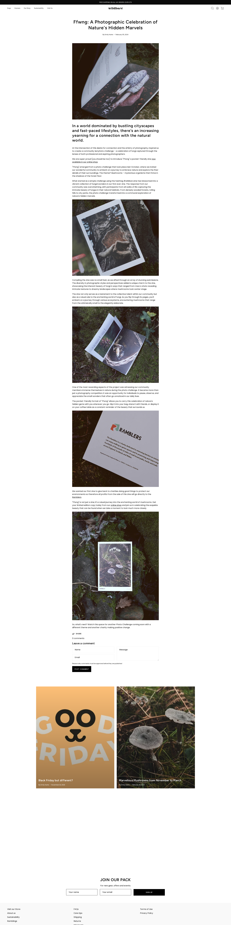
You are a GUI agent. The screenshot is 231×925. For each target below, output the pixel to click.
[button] (9, 8)
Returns (77, 921)
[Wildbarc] (115, 8)
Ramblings (12, 921)
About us (11, 913)
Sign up (149, 892)
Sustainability (13, 917)
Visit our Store (13, 909)
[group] (115, 2)
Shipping (78, 917)
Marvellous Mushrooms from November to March (150, 780)
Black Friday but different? (55, 780)
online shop (116, 505)
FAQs (76, 909)
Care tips (78, 913)
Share (79, 634)
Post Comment (82, 669)
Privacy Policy (146, 913)
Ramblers (76, 497)
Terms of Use (146, 909)
